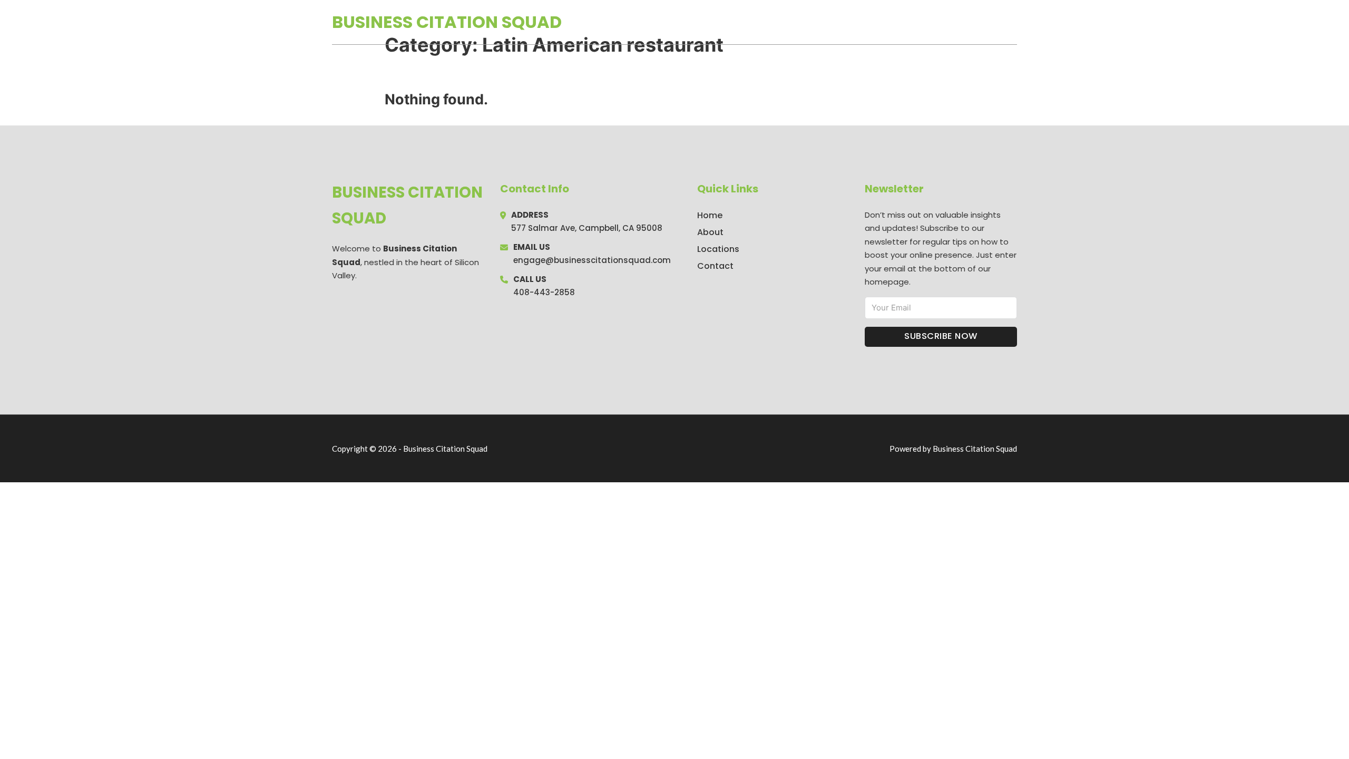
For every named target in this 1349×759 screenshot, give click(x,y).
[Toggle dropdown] (1013, 22)
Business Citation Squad (447, 22)
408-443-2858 (544, 292)
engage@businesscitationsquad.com (592, 260)
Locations (942, 22)
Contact (715, 266)
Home (895, 22)
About (710, 232)
